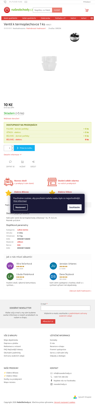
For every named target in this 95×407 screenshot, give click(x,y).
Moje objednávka (11, 340)
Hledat (57, 10)
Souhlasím (74, 207)
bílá (18, 245)
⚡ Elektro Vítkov (10, 376)
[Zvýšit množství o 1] (12, 146)
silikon (20, 242)
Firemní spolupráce (58, 349)
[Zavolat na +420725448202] (14, 2)
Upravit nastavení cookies (64, 402)
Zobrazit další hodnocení (80, 291)
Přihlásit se (48, 321)
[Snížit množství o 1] (12, 149)
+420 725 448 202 (61, 377)
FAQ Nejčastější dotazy (13, 349)
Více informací (20, 201)
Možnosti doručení (11, 118)
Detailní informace (11, 154)
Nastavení (20, 207)
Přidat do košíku (26, 148)
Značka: (54, 28)
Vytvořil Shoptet (84, 397)
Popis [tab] (7, 205)
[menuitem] (10, 18)
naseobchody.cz (60, 384)
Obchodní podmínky (12, 352)
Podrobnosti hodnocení (36, 28)
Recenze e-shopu (57, 346)
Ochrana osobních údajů (14, 356)
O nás (52, 343)
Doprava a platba (11, 343)
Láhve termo (22, 230)
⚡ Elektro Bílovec (11, 373)
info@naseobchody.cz (63, 373)
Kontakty (53, 340)
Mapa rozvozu (9, 382)
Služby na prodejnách (13, 379)
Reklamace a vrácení (12, 346)
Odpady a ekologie (57, 356)
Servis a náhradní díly (59, 352)
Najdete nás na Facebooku (65, 380)
